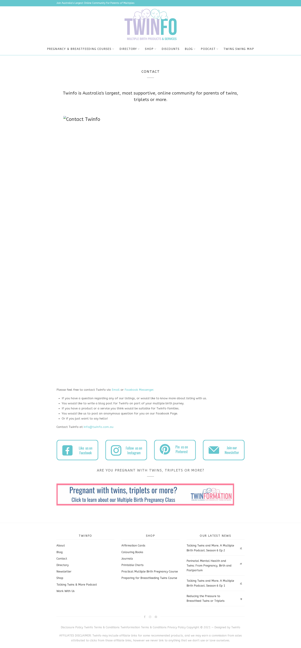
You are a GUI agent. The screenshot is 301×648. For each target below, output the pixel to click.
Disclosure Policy (72, 627)
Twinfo (235, 627)
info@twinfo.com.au (98, 427)
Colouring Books (132, 552)
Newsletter (63, 571)
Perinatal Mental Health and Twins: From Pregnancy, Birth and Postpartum (209, 565)
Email (116, 389)
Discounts (171, 49)
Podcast (208, 49)
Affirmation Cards (133, 545)
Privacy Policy (177, 627)
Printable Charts (132, 565)
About (60, 545)
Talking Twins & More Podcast (76, 584)
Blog (189, 49)
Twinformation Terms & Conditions (143, 627)
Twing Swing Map (238, 49)
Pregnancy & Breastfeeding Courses (79, 49)
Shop (149, 49)
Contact (61, 558)
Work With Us (65, 591)
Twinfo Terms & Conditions (101, 627)
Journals (127, 558)
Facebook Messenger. (139, 389)
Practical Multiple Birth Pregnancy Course (149, 571)
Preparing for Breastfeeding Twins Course (149, 578)
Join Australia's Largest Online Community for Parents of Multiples (95, 3)
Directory (128, 49)
